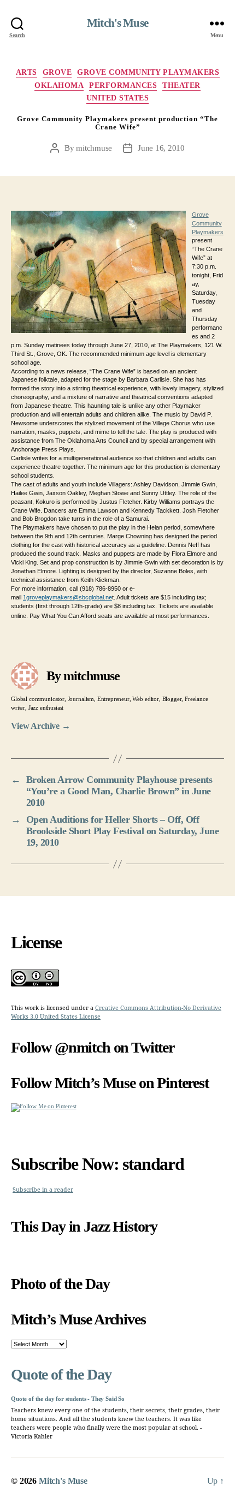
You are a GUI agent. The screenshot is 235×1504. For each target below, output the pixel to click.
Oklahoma (59, 85)
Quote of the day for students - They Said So (68, 1399)
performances (123, 85)
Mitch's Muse (117, 23)
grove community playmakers (148, 72)
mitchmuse (94, 148)
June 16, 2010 (161, 148)
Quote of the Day (61, 1374)
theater (181, 85)
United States (117, 98)
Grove (57, 72)
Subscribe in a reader (43, 1189)
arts (26, 72)
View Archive (40, 725)
